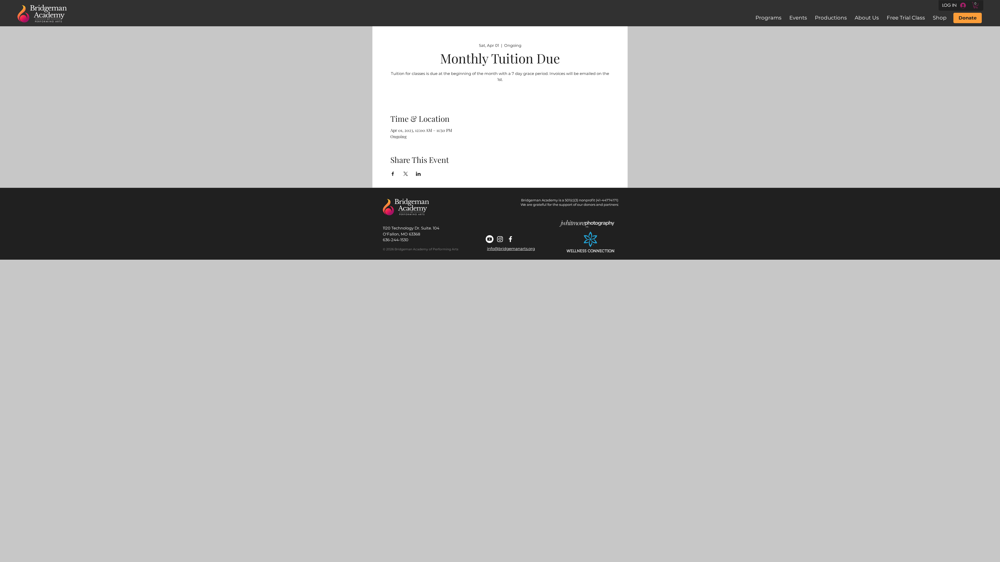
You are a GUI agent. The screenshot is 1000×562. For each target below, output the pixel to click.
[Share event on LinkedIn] (418, 174)
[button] (975, 5)
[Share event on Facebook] (392, 174)
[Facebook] (510, 239)
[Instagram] (500, 239)
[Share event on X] (405, 174)
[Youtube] (489, 239)
